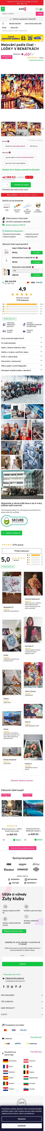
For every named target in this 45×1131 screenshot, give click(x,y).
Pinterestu (30, 891)
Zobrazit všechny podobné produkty (22, 856)
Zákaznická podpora (14, 987)
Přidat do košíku (21, 188)
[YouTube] (12, 995)
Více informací (34, 1046)
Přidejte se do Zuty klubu (13, 940)
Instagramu (31, 887)
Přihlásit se (21, 973)
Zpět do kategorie (13, 534)
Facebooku (14, 887)
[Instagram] (8, 995)
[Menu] (3, 9)
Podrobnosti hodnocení (34, 60)
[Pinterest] (16, 995)
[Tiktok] (20, 995)
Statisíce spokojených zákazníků (23, 19)
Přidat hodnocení (9, 322)
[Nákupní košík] (40, 9)
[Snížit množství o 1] (10, 189)
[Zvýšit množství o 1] (10, 187)
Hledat (38, 14)
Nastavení (22, 1119)
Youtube (14, 891)
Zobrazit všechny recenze (21, 789)
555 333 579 (10, 285)
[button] (21, 552)
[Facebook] (4, 995)
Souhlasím (22, 1126)
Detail (17, 847)
